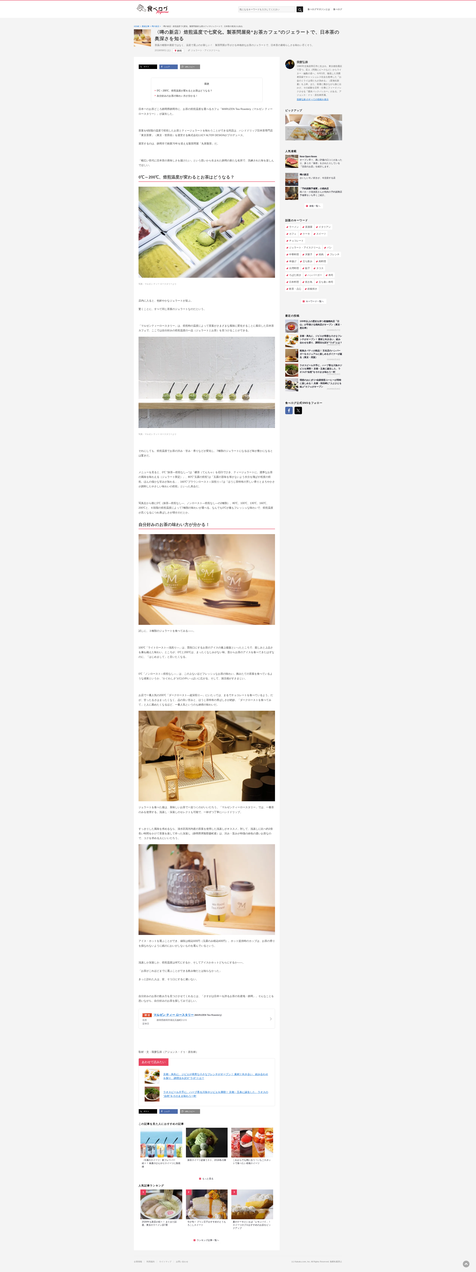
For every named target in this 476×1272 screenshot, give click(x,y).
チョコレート (296, 240)
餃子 (307, 268)
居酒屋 (308, 227)
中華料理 (294, 254)
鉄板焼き (312, 288)
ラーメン (294, 227)
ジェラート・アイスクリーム (205, 50)
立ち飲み (307, 261)
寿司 (330, 275)
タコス (320, 268)
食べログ (337, 9)
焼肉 (321, 254)
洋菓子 (308, 254)
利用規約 (151, 1262)
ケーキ (306, 233)
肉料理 (322, 261)
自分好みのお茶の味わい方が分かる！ (177, 95)
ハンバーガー (315, 275)
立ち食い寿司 (326, 282)
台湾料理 (294, 268)
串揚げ (292, 261)
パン (329, 247)
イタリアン (325, 227)
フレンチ (335, 254)
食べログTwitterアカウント (298, 410)
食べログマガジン (153, 9)
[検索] (300, 9)
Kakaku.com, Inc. (303, 1262)
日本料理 (294, 282)
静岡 (179, 50)
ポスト (146, 67)
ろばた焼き (295, 275)
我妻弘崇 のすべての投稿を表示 (313, 99)
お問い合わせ (182, 1262)
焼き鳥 (308, 282)
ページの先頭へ (466, 1264)
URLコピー (189, 67)
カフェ (292, 233)
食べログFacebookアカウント (289, 410)
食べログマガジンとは (319, 9)
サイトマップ (165, 1262)
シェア (167, 67)
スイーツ (321, 233)
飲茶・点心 (295, 288)
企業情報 (138, 1262)
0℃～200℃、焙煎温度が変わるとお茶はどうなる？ (184, 90)
